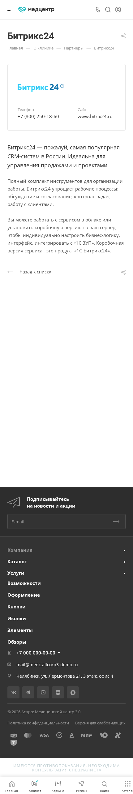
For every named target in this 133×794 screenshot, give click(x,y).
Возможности (24, 583)
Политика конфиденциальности (38, 723)
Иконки (16, 618)
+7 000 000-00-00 (35, 653)
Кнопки (16, 606)
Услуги (15, 573)
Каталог (17, 561)
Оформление (23, 595)
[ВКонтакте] (13, 692)
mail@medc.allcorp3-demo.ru (47, 664)
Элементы (20, 630)
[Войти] (118, 10)
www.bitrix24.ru (95, 116)
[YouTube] (43, 692)
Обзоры (16, 642)
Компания (19, 550)
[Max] (73, 692)
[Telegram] (28, 692)
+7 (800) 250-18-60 (38, 116)
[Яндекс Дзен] (58, 692)
